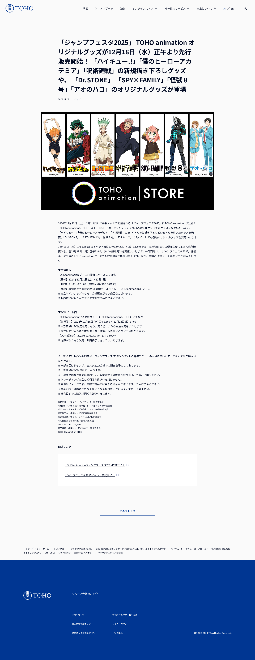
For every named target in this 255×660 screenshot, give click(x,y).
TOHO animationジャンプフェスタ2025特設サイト (95, 465)
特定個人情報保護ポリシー (84, 633)
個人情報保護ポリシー (82, 623)
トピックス (59, 548)
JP (225, 8)
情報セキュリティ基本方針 (124, 614)
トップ (26, 548)
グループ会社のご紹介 (85, 593)
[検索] (245, 8)
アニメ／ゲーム (104, 8)
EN (232, 8)
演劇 (122, 8)
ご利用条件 (117, 633)
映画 (85, 8)
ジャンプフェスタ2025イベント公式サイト (90, 475)
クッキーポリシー (120, 623)
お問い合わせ (78, 614)
